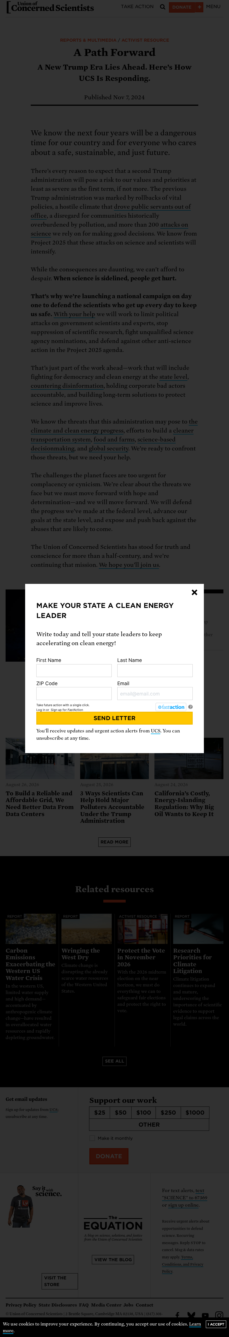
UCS (155, 731)
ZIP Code (47, 683)
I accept (216, 1324)
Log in (40, 710)
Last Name (129, 660)
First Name (48, 660)
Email (123, 683)
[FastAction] (171, 707)
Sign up (56, 710)
